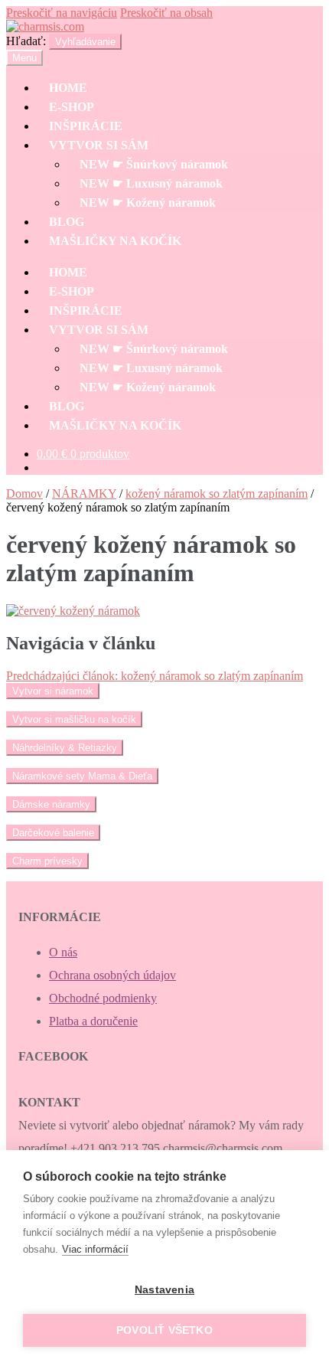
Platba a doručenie (93, 1021)
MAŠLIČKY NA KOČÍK (115, 240)
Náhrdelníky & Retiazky (64, 747)
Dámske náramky (51, 804)
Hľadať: (26, 40)
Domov (24, 493)
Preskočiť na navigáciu (61, 12)
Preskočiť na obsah (166, 12)
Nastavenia (164, 1290)
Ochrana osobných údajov (112, 975)
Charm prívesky (47, 861)
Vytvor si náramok (52, 691)
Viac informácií (95, 1249)
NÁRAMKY (84, 493)
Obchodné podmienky (103, 998)
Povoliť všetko (164, 1330)
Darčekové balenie (53, 832)
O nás (63, 952)
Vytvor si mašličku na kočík (74, 719)
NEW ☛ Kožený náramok (148, 202)
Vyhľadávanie (85, 41)
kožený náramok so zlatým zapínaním (216, 493)
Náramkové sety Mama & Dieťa (82, 776)
